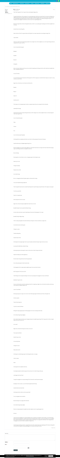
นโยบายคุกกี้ (12, 456)
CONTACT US (48, 3)
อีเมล (6, 444)
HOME (11, 3)
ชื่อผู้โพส (6, 442)
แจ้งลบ (54, 9)
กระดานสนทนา (7, 6)
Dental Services (15, 3)
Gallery (32, 3)
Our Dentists (27, 3)
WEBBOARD (42, 3)
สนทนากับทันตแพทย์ (14, 6)
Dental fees (22, 3)
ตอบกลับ (16, 450)
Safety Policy (37, 3)
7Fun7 (19, 6)
